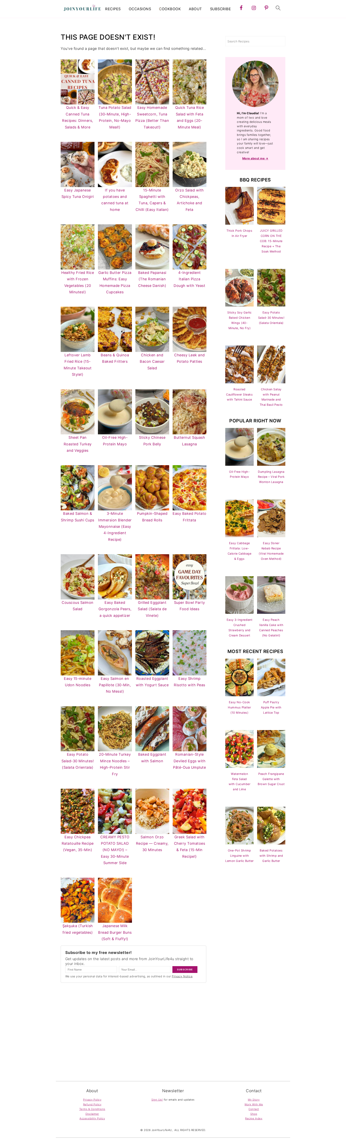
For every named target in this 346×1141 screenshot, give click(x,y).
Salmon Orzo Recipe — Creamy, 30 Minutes (152, 843)
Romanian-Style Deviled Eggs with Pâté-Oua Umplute (189, 760)
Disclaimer (92, 1113)
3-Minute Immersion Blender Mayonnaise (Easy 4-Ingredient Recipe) (115, 526)
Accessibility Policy (92, 1118)
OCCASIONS (140, 9)
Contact (253, 1109)
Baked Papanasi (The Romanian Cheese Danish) (152, 279)
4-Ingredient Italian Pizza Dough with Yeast (189, 279)
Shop (253, 1113)
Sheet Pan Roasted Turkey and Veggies (78, 444)
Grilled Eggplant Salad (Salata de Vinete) (152, 609)
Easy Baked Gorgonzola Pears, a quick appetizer (115, 609)
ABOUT (195, 9)
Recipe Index (253, 1118)
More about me (254, 158)
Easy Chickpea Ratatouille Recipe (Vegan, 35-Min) (78, 843)
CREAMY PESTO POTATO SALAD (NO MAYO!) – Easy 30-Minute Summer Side (114, 850)
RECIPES (113, 9)
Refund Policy (92, 1104)
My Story (254, 1099)
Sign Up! (157, 1099)
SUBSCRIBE (220, 9)
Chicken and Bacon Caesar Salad (152, 361)
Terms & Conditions (92, 1109)
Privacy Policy (92, 1099)
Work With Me (253, 1104)
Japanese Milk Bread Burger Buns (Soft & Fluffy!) (115, 932)
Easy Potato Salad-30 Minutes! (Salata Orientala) (77, 760)
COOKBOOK (170, 9)
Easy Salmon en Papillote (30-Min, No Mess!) (115, 685)
